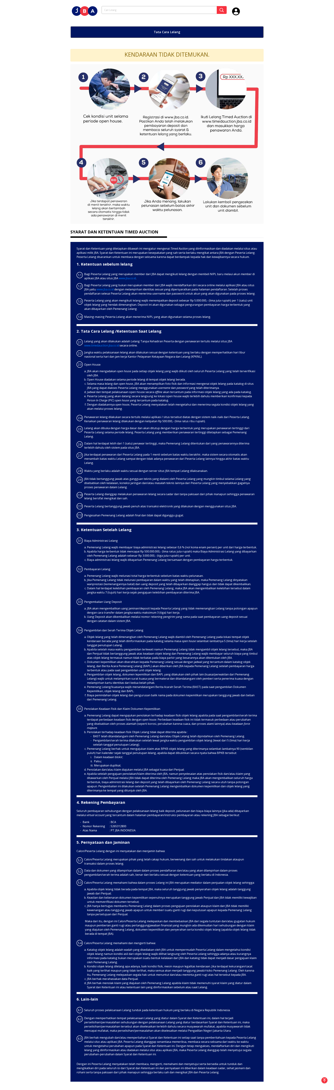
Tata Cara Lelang (167, 32)
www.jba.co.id (127, 278)
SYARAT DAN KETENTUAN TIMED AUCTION (114, 232)
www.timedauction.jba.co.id (101, 345)
